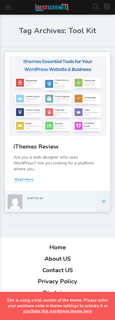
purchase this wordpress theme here (57, 311)
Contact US (57, 270)
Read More (24, 179)
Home (57, 247)
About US (58, 259)
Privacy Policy (57, 281)
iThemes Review (36, 147)
